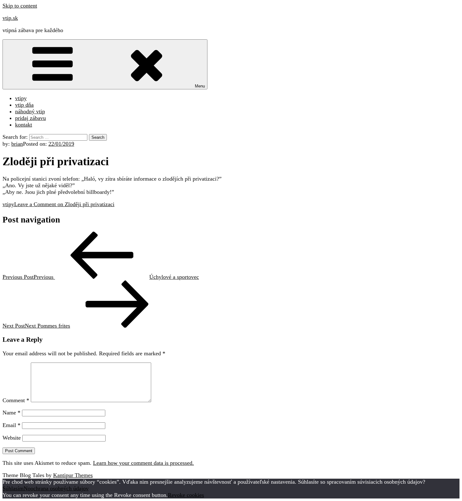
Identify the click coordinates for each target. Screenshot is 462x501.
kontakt (23, 124)
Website (12, 438)
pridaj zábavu (30, 118)
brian (17, 144)
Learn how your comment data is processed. (143, 463)
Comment (16, 400)
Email (11, 425)
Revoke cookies (186, 495)
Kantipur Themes (73, 475)
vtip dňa (24, 105)
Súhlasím (13, 488)
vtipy (21, 98)
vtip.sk (10, 18)
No (27, 488)
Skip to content (20, 6)
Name (11, 412)
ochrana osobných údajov (59, 488)
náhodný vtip (30, 111)
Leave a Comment (64, 204)
